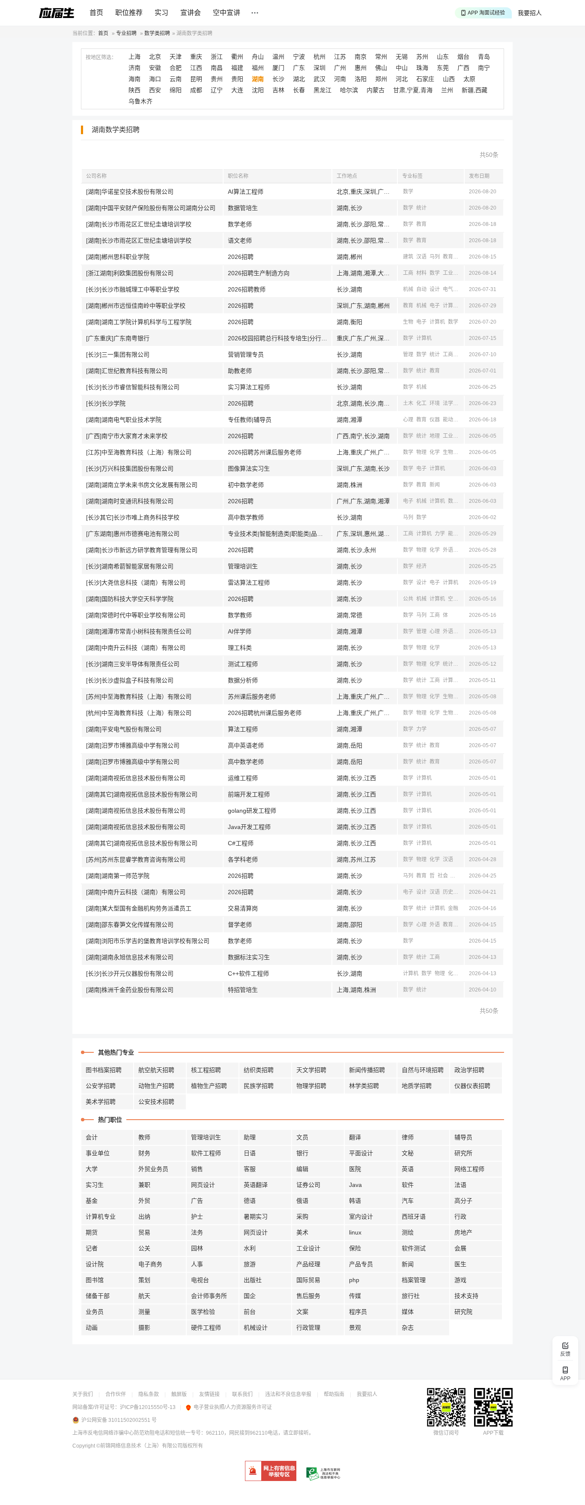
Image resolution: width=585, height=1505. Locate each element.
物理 (421, 452)
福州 (258, 67)
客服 (250, 1169)
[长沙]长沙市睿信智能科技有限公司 (132, 387)
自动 (421, 289)
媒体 (408, 1311)
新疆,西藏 (474, 90)
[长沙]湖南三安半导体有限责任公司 (132, 664)
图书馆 (95, 1280)
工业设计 (308, 1248)
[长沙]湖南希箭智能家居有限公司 (129, 566)
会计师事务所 (209, 1295)
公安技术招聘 (156, 1101)
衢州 (237, 56)
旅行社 (411, 1295)
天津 (176, 56)
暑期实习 (256, 1216)
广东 (299, 67)
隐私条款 (148, 1394)
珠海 (422, 67)
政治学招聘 (469, 1069)
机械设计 (256, 1327)
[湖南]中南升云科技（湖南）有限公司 (135, 647)
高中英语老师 (246, 745)
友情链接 (209, 1394)
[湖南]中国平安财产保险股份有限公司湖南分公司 (150, 207)
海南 (134, 78)
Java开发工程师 (249, 826)
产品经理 (308, 1264)
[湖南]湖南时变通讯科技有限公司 (129, 501)
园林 (197, 1248)
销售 (197, 1169)
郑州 (381, 78)
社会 (443, 876)
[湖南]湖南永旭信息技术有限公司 (129, 957)
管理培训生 (243, 566)
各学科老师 (243, 859)
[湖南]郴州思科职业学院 (117, 256)
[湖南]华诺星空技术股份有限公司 (129, 191)
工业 (448, 273)
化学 (435, 452)
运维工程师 (243, 778)
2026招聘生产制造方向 (259, 273)
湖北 (299, 78)
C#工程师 (241, 843)
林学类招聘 (364, 1085)
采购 (302, 1216)
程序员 (358, 1311)
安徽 (155, 67)
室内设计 (361, 1216)
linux (355, 1232)
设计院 (95, 1264)
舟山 (258, 56)
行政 (460, 1216)
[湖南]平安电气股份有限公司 (123, 729)
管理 (408, 354)
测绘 (408, 1232)
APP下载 (493, 1433)
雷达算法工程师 (249, 582)
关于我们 (82, 1394)
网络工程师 (469, 1169)
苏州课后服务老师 (252, 696)
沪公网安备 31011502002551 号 (119, 1420)
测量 (144, 1311)
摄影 (144, 1327)
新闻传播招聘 (367, 1069)
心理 (408, 420)
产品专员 (361, 1264)
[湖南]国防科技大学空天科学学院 (129, 598)
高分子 (463, 1200)
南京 (361, 56)
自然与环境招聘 (423, 1069)
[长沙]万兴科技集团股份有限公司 (129, 468)
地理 (435, 436)
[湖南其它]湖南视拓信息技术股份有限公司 (141, 794)
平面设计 (361, 1153)
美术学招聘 (101, 1101)
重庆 (196, 56)
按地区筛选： (101, 57)
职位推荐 (129, 12)
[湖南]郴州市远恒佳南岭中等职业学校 (135, 305)
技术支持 (466, 1295)
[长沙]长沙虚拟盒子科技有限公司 (129, 680)
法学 (448, 403)
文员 (302, 1137)
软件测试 (414, 1248)
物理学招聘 (311, 1085)
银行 (302, 1153)
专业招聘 (126, 33)
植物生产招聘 (209, 1085)
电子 (435, 306)
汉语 (421, 257)
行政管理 (308, 1327)
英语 (408, 1169)
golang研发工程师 (252, 810)
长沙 (278, 78)
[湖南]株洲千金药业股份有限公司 (129, 989)
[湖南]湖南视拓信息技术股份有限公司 (135, 778)
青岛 (484, 56)
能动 (448, 420)
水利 (250, 1248)
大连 (237, 90)
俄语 (302, 1200)
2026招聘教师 (247, 289)
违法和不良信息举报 (288, 1394)
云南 (176, 78)
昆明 (196, 78)
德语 (250, 1200)
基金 (92, 1200)
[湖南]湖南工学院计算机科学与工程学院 (138, 321)
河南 (340, 78)
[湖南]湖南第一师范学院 (117, 875)
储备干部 (98, 1295)
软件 (408, 1184)
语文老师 (240, 240)
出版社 (253, 1280)
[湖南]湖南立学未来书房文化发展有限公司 (141, 484)
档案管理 (414, 1280)
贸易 (144, 1232)
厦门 (278, 67)
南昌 (217, 67)
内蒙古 (376, 90)
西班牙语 (414, 1216)
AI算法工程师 (245, 191)
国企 (250, 1295)
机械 (461, 273)
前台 (250, 1311)
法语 (460, 1184)
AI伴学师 (239, 631)
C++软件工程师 (248, 973)
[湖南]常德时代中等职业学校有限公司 (135, 615)
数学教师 (240, 615)
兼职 (144, 1184)
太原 (469, 78)
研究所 (463, 1153)
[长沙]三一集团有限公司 (117, 354)
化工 (421, 403)
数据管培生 (243, 207)
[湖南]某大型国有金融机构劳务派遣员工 (138, 908)
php (354, 1280)
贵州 (217, 78)
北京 (155, 56)
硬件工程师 (206, 1327)
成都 (196, 90)
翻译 (355, 1137)
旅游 (250, 1264)
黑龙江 (322, 90)
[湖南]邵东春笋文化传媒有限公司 (129, 924)
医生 (460, 1264)
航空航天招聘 (156, 1069)
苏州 (422, 56)
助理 (250, 1137)
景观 (355, 1327)
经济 (461, 354)
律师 (408, 1137)
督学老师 (240, 924)
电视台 (200, 1280)
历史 (448, 892)
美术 (302, 1232)
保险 (355, 1248)
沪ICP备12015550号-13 (148, 1407)
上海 (134, 56)
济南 (134, 67)
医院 (355, 1169)
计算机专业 (101, 1216)
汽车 (408, 1200)
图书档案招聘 (104, 1069)
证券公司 (308, 1184)
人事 (197, 1264)
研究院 (463, 1311)
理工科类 (240, 647)
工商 (408, 273)
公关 (144, 1248)
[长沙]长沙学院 (105, 403)
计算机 (450, 306)
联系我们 (242, 1394)
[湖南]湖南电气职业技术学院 (123, 419)
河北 (402, 78)
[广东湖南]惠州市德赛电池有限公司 (132, 533)
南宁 (484, 67)
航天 (144, 1295)
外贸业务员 (153, 1169)
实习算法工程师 (249, 387)
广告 (197, 1200)
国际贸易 (308, 1280)
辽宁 (217, 90)
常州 (381, 56)
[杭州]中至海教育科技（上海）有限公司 (138, 712)
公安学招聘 (101, 1085)
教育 (421, 224)
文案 (302, 1311)
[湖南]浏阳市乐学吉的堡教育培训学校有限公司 (147, 940)
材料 (421, 273)
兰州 (447, 90)
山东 (443, 56)
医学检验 (203, 1311)
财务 (144, 1153)
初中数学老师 (246, 484)
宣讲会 (190, 12)
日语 (250, 1153)
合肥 (176, 67)
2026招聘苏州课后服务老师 (264, 452)
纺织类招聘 (259, 1069)
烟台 (463, 56)
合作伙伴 (115, 1394)
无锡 (402, 56)
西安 (155, 90)
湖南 (258, 78)
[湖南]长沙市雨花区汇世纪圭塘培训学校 (138, 224)
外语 (448, 550)
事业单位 (98, 1153)
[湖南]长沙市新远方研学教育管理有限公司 (141, 550)
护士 (197, 1216)
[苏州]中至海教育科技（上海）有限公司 (138, 696)
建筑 (408, 257)
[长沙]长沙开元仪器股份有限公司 (129, 973)
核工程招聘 (206, 1069)
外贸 (144, 1200)
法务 (197, 1232)
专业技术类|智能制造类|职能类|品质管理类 (279, 533)
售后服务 (308, 1295)
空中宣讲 (226, 12)
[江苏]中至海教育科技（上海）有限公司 (138, 452)
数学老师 (240, 224)
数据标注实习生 (249, 957)
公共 (408, 599)
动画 (92, 1327)
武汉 (319, 78)
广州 (340, 67)
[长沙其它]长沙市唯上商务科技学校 (132, 517)
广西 (463, 67)
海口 (155, 78)
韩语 (355, 1200)
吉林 (278, 90)
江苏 (340, 56)
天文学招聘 (311, 1069)
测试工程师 (243, 664)
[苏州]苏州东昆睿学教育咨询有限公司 (135, 859)
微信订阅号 (446, 1433)
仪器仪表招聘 (472, 1085)
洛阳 (361, 78)
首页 (96, 12)
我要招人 (530, 12)
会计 (92, 1137)
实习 (161, 12)
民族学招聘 (259, 1085)
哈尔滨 (349, 90)
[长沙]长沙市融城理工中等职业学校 (132, 289)
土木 (408, 403)
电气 (448, 289)
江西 (196, 67)
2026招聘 (241, 256)
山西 (449, 78)
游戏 (460, 1280)
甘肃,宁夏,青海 (413, 90)
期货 (92, 1232)
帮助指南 (334, 1394)
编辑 (302, 1169)
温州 (278, 56)
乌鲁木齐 (140, 101)
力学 (440, 534)
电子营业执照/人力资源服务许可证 (233, 1407)
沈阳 (258, 90)
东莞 (443, 67)
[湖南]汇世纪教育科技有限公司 (126, 370)
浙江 (217, 56)
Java (355, 1184)
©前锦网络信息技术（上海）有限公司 (139, 1446)
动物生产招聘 (156, 1085)
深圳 (319, 67)
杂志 (408, 1327)
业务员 (95, 1311)
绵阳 (176, 90)
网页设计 (203, 1184)
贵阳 (237, 78)
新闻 (461, 257)
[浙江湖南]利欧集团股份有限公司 (129, 273)
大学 (92, 1169)
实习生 (95, 1184)
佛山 (381, 67)
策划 (144, 1280)
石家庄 (425, 78)
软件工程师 (206, 1153)
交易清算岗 (243, 908)
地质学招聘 (417, 1085)
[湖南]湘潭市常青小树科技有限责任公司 (138, 631)
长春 (299, 90)
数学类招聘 (157, 33)
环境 (435, 403)
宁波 (299, 56)
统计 (421, 208)
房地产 (463, 1232)
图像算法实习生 (249, 468)
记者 (92, 1248)
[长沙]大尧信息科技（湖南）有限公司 (135, 582)
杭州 (319, 56)
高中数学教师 (246, 517)
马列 (435, 257)
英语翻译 (256, 1184)
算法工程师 (243, 729)
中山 (402, 67)
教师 (144, 1137)
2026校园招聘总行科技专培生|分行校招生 (279, 338)
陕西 (134, 90)
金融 (453, 908)
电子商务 (150, 1264)
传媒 (355, 1295)
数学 (408, 192)
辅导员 (463, 1137)
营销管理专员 (246, 354)
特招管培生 (243, 989)
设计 (435, 289)
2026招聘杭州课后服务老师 (264, 712)
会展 (460, 1248)
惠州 (361, 67)
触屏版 (179, 1394)
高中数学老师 (246, 761)
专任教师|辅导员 (250, 419)
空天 (453, 599)
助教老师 (240, 370)
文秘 (408, 1153)
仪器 (435, 420)
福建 (237, 67)
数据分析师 (243, 680)
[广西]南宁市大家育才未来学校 (126, 436)
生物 (408, 322)
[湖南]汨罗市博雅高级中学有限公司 (132, 745)
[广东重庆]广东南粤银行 (117, 338)
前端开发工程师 (249, 794)
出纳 (144, 1216)
